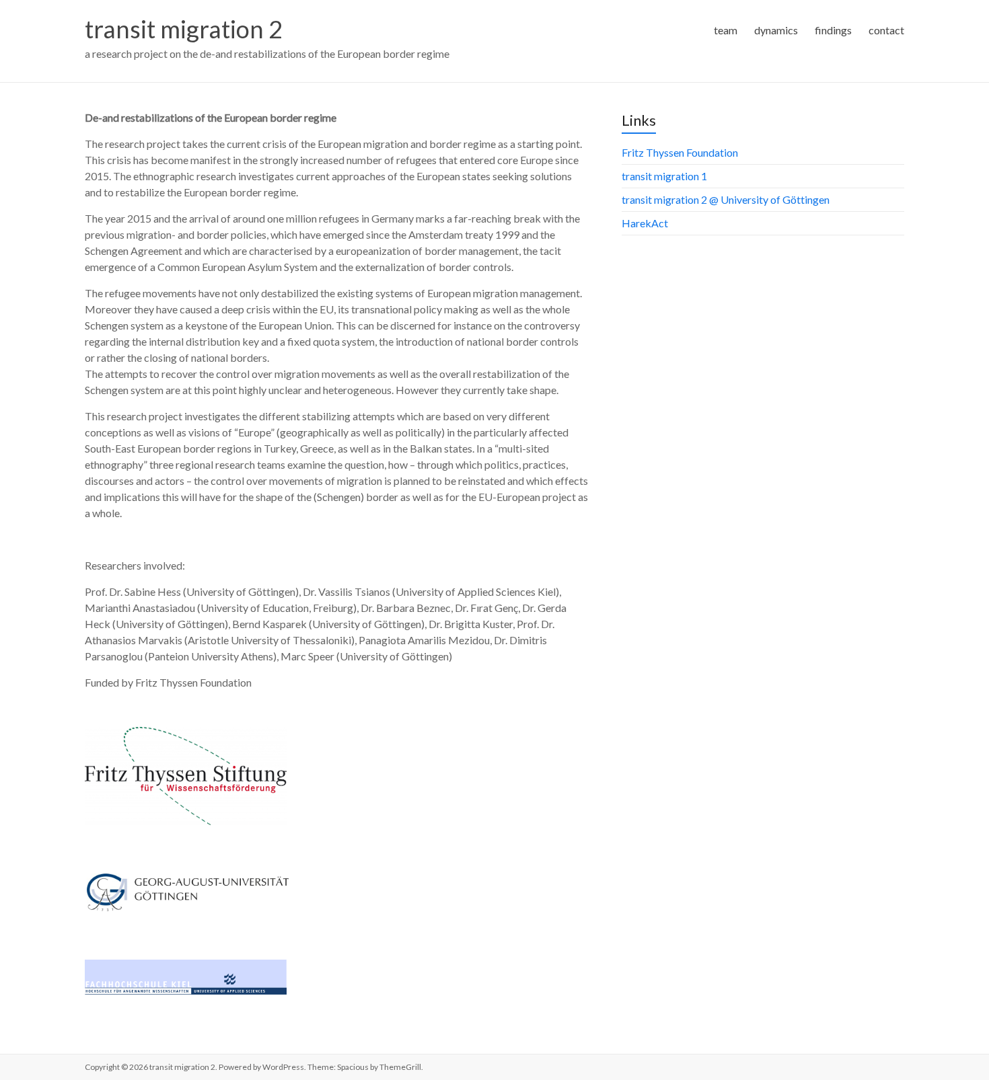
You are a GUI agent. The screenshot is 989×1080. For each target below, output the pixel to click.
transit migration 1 (664, 175)
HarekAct (645, 223)
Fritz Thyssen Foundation (680, 152)
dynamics (776, 30)
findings (833, 30)
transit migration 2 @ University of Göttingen (726, 199)
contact (886, 30)
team (725, 30)
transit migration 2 (184, 29)
